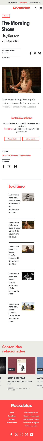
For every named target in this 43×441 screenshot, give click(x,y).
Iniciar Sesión (34, 2)
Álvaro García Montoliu (8, 51)
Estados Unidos (25, 155)
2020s (4, 155)
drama (15, 155)
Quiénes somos (12, 422)
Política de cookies (31, 426)
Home (12, 412)
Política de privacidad (31, 412)
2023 (10, 155)
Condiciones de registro (31, 422)
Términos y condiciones (31, 416)
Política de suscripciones (31, 419)
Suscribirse (12, 416)
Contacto (12, 419)
